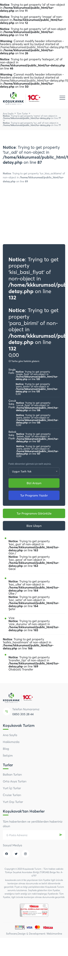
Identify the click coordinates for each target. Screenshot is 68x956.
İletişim (8, 755)
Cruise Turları (12, 794)
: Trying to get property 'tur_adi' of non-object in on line (32, 124)
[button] (60, 213)
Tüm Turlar (22, 113)
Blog (6, 748)
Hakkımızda (11, 741)
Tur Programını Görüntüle (34, 513)
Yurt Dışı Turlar (13, 801)
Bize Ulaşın (34, 526)
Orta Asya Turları (14, 781)
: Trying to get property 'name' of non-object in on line (32, 117)
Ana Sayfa (8, 113)
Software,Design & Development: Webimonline (34, 933)
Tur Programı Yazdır (34, 495)
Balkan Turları (12, 774)
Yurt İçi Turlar (12, 788)
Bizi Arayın (34, 483)
